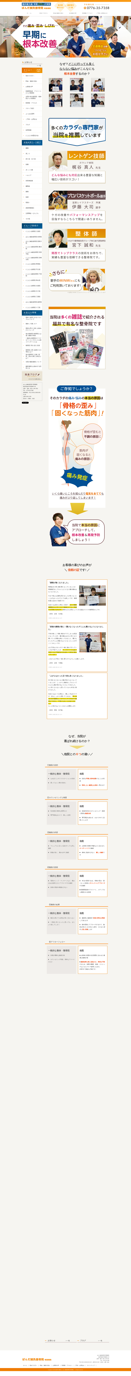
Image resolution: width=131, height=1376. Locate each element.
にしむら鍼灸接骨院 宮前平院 (34, 253)
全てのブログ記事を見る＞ (35, 379)
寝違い (28, 202)
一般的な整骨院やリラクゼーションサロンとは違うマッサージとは (33, 340)
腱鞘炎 (28, 186)
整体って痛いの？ (31, 323)
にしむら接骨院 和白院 (33, 280)
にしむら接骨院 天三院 (33, 291)
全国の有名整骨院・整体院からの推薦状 (33, 97)
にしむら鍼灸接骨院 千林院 (34, 275)
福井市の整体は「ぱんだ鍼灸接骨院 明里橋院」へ (65, 1367)
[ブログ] (32, 377)
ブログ (28, 124)
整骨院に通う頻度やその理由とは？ (33, 351)
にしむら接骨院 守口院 (33, 269)
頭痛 (27, 164)
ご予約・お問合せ (102, 13)
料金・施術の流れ (58, 13)
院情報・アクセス (87, 13)
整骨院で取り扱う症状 (33, 345)
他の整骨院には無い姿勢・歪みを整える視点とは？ (33, 356)
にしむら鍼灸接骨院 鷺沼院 (34, 247)
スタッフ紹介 (30, 108)
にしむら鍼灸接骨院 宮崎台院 (34, 258)
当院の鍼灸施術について (33, 362)
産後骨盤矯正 (30, 208)
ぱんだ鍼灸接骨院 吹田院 (34, 237)
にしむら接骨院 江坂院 (33, 231)
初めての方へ (43, 13)
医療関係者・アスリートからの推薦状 (33, 92)
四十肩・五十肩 (31, 159)
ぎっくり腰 (29, 170)
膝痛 (27, 191)
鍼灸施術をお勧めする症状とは (33, 367)
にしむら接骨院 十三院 (33, 307)
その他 (28, 219)
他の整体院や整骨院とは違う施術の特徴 (33, 334)
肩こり (28, 153)
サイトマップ (91, 1363)
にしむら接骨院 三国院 (33, 296)
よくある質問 (30, 114)
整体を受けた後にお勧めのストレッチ (33, 329)
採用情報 (28, 130)
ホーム (29, 13)
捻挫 (27, 197)
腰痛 (27, 148)
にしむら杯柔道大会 (32, 135)
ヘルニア (28, 175)
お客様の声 (73, 13)
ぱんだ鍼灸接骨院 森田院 (34, 302)
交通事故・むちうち (32, 213)
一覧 (39, 65)
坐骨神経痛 (29, 180)
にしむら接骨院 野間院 (33, 264)
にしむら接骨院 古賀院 (33, 285)
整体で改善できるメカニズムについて (33, 318)
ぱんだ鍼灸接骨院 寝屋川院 (34, 242)
